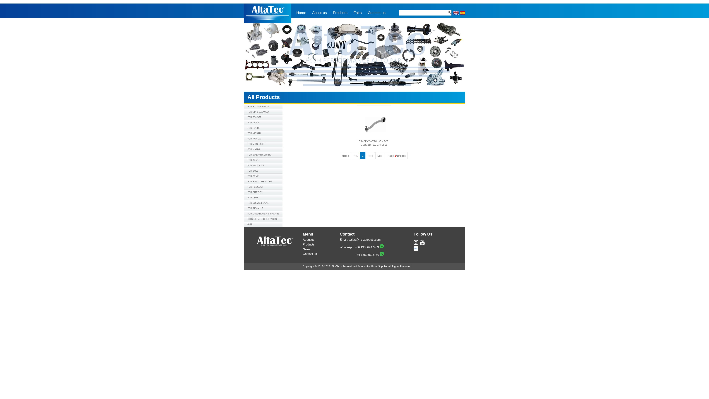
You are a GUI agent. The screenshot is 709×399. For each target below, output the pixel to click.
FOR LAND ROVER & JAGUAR (263, 213)
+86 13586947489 (367, 247)
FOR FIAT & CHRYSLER (259, 181)
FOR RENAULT (255, 208)
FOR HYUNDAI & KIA (258, 106)
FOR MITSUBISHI (256, 144)
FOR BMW (252, 171)
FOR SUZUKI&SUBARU (259, 155)
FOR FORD (253, 128)
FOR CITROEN (255, 192)
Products (340, 13)
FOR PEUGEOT (255, 187)
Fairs (358, 13)
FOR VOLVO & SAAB (257, 203)
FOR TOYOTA (254, 117)
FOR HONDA (254, 138)
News (306, 249)
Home (301, 13)
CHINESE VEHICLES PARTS (262, 219)
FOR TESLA (253, 122)
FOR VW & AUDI (255, 165)
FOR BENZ (252, 176)
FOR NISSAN (254, 133)
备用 (249, 224)
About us (319, 13)
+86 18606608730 (367, 254)
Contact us (377, 13)
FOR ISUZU (253, 160)
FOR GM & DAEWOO (258, 112)
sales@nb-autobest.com (365, 239)
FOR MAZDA (253, 149)
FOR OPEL (252, 197)
